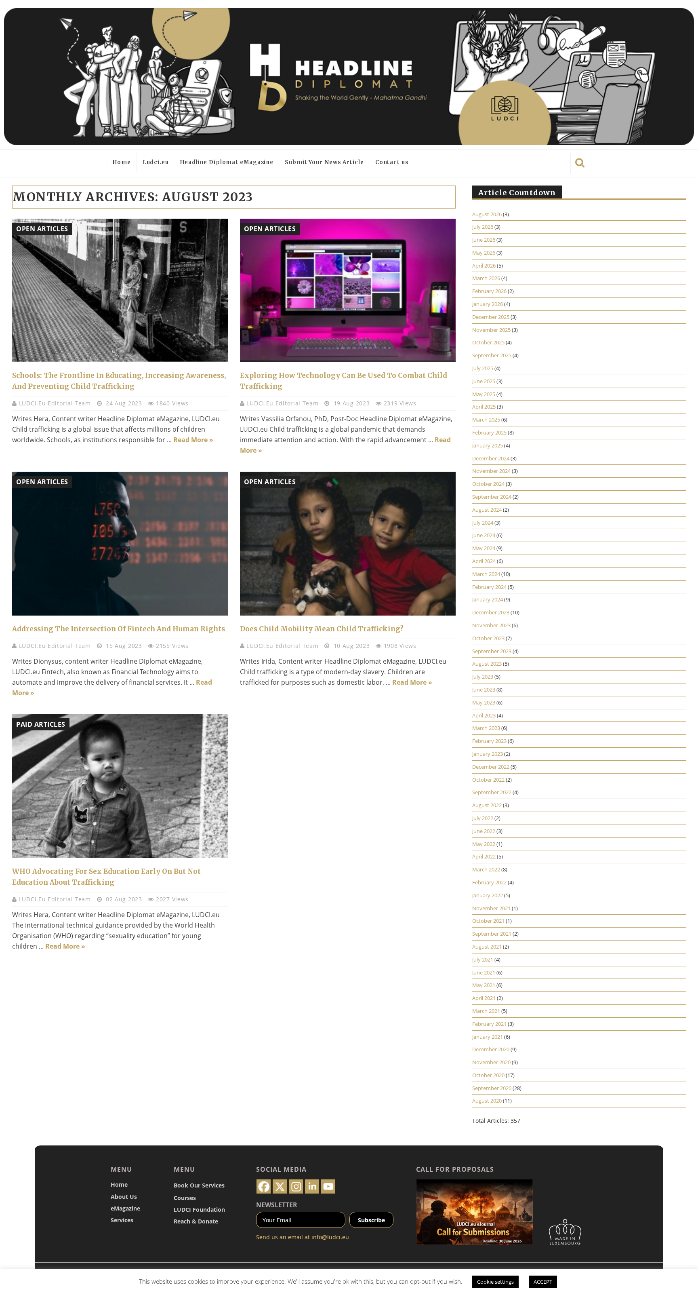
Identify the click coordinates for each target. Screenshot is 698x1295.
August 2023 (487, 663)
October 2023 (488, 638)
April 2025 (484, 406)
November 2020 (491, 1062)
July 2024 (482, 522)
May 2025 (483, 394)
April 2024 (484, 561)
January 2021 (487, 1036)
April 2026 (484, 265)
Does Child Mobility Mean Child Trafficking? (322, 628)
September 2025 (491, 355)
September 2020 (491, 1088)
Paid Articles (40, 724)
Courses (185, 1198)
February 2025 (489, 432)
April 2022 (484, 856)
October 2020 (488, 1075)
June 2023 (483, 689)
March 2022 (486, 869)
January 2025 (487, 445)
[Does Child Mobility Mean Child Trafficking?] (348, 544)
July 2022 (482, 818)
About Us (124, 1196)
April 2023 (484, 715)
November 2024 (491, 471)
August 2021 (487, 946)
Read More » (193, 439)
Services (122, 1220)
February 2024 (489, 587)
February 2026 (489, 291)
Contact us (392, 162)
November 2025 (491, 329)
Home (122, 162)
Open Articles (42, 228)
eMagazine (125, 1208)
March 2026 (486, 278)
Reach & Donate (196, 1221)
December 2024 (490, 458)
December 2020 (490, 1049)
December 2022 (490, 766)
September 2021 (491, 933)
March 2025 (486, 419)
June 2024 (483, 535)
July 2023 (482, 676)
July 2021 (482, 959)
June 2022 (483, 831)
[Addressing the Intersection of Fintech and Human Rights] (120, 544)
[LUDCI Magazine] (349, 76)
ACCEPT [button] (543, 1281)
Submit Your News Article (324, 162)
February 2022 (489, 882)
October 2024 (488, 483)
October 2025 (488, 342)
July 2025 (482, 368)
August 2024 (487, 509)
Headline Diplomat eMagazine (226, 162)
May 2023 (483, 702)
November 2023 (491, 625)
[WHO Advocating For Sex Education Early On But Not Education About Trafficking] (120, 786)
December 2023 (490, 612)
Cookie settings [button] (495, 1281)
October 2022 (488, 779)
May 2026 (483, 252)
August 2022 (487, 805)
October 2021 (488, 920)
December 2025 (490, 317)
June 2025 (483, 381)
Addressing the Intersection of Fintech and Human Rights (118, 628)
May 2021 (483, 985)
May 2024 (483, 548)
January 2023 (487, 753)
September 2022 (491, 792)
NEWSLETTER (276, 1205)
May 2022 (483, 844)
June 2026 (483, 239)
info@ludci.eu (330, 1237)
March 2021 (486, 1010)
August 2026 (487, 214)
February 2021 (489, 1023)
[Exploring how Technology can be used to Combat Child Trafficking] (348, 291)
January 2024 (487, 599)
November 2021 (491, 908)
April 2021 (484, 998)
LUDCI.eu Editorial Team (56, 403)
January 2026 (487, 304)
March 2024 (486, 574)
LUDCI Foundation (199, 1209)
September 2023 (491, 651)
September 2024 (491, 496)
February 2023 (489, 741)
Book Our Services (199, 1185)
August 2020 (487, 1100)
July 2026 (482, 226)
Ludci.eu (156, 162)
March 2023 (486, 728)
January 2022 (487, 895)
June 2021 (483, 972)
